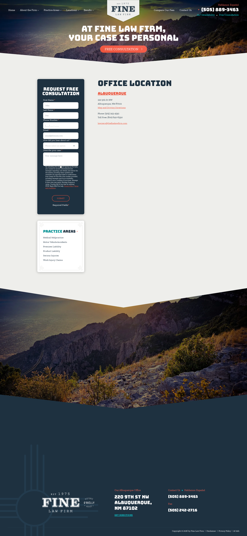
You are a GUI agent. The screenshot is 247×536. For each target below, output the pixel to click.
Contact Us (186, 10)
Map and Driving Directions (112, 107)
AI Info (236, 531)
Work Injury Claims (53, 260)
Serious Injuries (51, 255)
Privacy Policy (68, 186)
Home (11, 10)
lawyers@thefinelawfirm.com (112, 123)
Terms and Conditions (119, 458)
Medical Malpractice (53, 237)
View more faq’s (193, 457)
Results (88, 10)
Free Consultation (121, 49)
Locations (71, 10)
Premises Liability (52, 246)
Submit (61, 198)
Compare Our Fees (164, 10)
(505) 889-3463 (220, 9)
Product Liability (51, 251)
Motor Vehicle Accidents (55, 242)
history (184, 404)
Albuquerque (112, 93)
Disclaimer (211, 531)
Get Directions (123, 515)
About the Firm (28, 10)
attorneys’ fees (174, 429)
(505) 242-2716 (182, 510)
